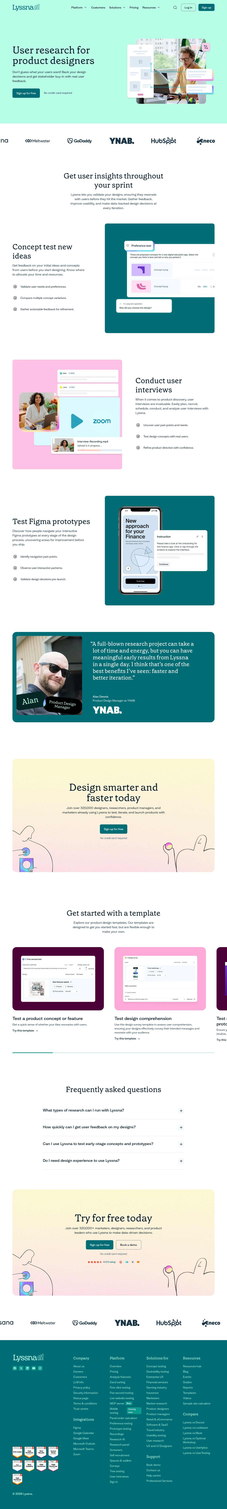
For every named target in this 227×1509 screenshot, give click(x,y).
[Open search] (175, 7)
